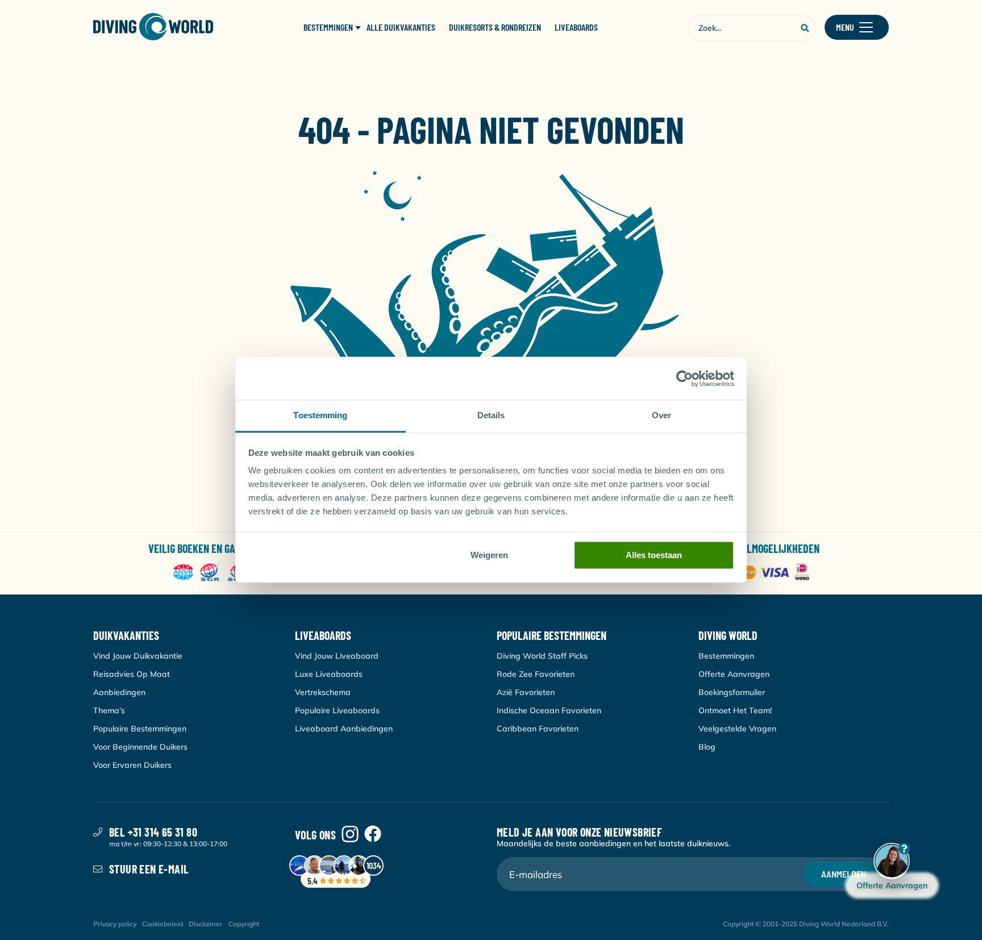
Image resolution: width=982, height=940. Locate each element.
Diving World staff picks (542, 655)
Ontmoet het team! (735, 710)
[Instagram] (350, 834)
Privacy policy (114, 924)
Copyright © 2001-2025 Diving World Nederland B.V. (806, 924)
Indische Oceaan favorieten (549, 710)
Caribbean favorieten (538, 728)
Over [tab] (661, 415)
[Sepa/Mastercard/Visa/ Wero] (756, 573)
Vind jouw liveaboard (336, 655)
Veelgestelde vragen (737, 728)
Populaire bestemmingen (139, 728)
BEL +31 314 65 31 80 (153, 832)
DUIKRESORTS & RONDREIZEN (495, 27)
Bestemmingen (726, 655)
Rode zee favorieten (536, 674)
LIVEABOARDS (576, 27)
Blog (706, 746)
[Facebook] (372, 834)
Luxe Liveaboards (329, 674)
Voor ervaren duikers (132, 765)
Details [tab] (491, 415)
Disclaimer (206, 924)
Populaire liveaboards (337, 710)
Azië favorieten (526, 692)
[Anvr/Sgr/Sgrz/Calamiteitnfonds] (226, 573)
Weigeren (489, 555)
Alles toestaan (654, 555)
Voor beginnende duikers (140, 746)
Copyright (243, 924)
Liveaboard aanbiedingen (344, 728)
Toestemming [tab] (320, 415)
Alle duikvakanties (401, 27)
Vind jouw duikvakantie (137, 655)
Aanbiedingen (119, 692)
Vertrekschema (323, 692)
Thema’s (109, 710)
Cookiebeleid (162, 924)
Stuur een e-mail (149, 869)
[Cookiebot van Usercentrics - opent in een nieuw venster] (684, 378)
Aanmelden (843, 873)
